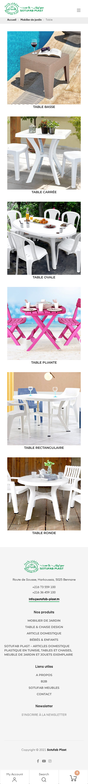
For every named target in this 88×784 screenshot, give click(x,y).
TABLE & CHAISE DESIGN (44, 627)
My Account (14, 774)
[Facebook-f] (38, 761)
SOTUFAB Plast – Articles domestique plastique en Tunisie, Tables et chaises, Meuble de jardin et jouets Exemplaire (38, 650)
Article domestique (44, 633)
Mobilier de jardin (31, 20)
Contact (44, 694)
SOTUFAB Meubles (44, 688)
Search (44, 774)
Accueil (11, 20)
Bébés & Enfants (44, 640)
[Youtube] (44, 761)
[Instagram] (50, 761)
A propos (44, 675)
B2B (44, 681)
